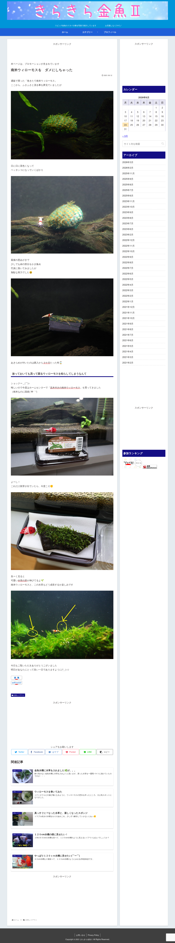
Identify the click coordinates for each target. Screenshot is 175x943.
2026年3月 (127, 162)
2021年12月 (128, 306)
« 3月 (125, 136)
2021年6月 (127, 340)
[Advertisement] (62, 51)
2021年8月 (127, 329)
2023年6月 (127, 229)
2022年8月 (127, 262)
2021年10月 (128, 318)
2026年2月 (127, 167)
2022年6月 (127, 273)
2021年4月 (127, 351)
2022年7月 (127, 267)
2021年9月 (127, 323)
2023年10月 (128, 206)
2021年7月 (127, 334)
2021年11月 (128, 312)
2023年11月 (128, 201)
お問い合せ (80, 935)
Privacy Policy (93, 935)
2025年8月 (127, 184)
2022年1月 (127, 301)
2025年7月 (127, 190)
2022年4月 (127, 284)
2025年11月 (128, 173)
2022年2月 (127, 295)
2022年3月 (127, 290)
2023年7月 (127, 223)
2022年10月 (128, 251)
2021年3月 (127, 357)
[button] (162, 143)
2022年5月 (127, 279)
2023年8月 (127, 217)
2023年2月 (127, 234)
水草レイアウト (18, 695)
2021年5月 (127, 345)
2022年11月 (128, 245)
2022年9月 (127, 256)
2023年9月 (127, 212)
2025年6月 (127, 195)
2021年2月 (127, 362)
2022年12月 (128, 240)
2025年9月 (127, 178)
